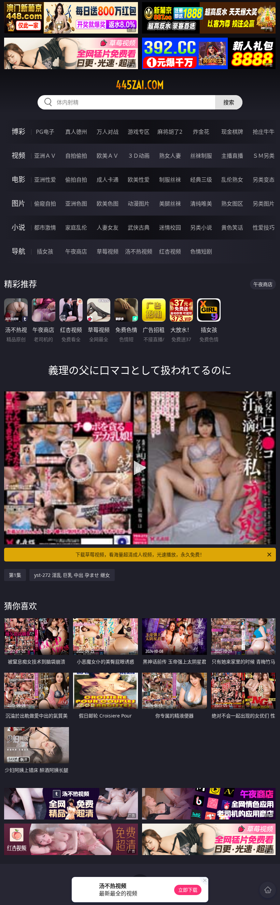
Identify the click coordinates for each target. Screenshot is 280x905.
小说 (18, 227)
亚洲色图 (76, 203)
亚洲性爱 (45, 179)
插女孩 (45, 251)
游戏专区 (139, 131)
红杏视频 (170, 251)
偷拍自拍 (76, 179)
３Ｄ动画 (139, 155)
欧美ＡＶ (107, 155)
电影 (18, 179)
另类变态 (264, 179)
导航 (18, 251)
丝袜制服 (201, 155)
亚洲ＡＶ (45, 155)
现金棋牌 (232, 131)
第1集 (15, 575)
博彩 (18, 131)
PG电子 (45, 131)
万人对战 (107, 131)
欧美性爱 (139, 179)
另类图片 (264, 203)
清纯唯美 (201, 203)
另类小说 (201, 227)
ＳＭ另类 (264, 155)
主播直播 (232, 155)
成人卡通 (107, 179)
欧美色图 (107, 203)
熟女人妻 (170, 155)
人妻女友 (107, 227)
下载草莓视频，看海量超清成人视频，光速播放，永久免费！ (140, 554)
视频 (18, 155)
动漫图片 (139, 203)
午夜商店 (76, 251)
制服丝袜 (170, 179)
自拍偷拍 (76, 155)
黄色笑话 (232, 227)
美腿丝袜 (170, 203)
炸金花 (201, 131)
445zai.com (140, 85)
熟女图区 (232, 203)
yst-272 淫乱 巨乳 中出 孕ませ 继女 (72, 575)
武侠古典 (139, 227)
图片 (18, 203)
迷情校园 (170, 227)
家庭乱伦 (76, 227)
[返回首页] (268, 890)
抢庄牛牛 (264, 131)
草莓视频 (107, 251)
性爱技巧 (264, 227)
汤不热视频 (138, 251)
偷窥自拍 (45, 203)
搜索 (228, 102)
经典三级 (201, 179)
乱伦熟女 (232, 179)
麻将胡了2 (169, 131)
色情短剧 (201, 251)
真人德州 (76, 131)
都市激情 (45, 227)
